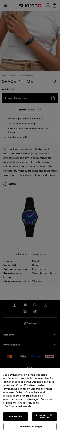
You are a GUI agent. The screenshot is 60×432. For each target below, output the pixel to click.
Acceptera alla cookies (44, 416)
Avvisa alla (15, 416)
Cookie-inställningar (30, 427)
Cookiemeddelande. (20, 406)
